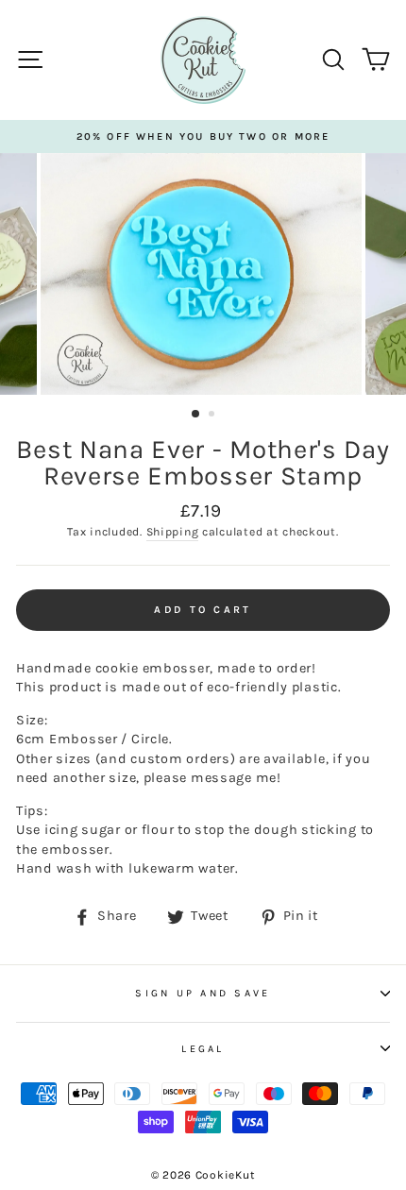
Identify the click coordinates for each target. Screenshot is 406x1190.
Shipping (172, 531)
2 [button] (213, 415)
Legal (202, 1049)
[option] (203, 136)
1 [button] (196, 414)
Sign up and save (202, 993)
